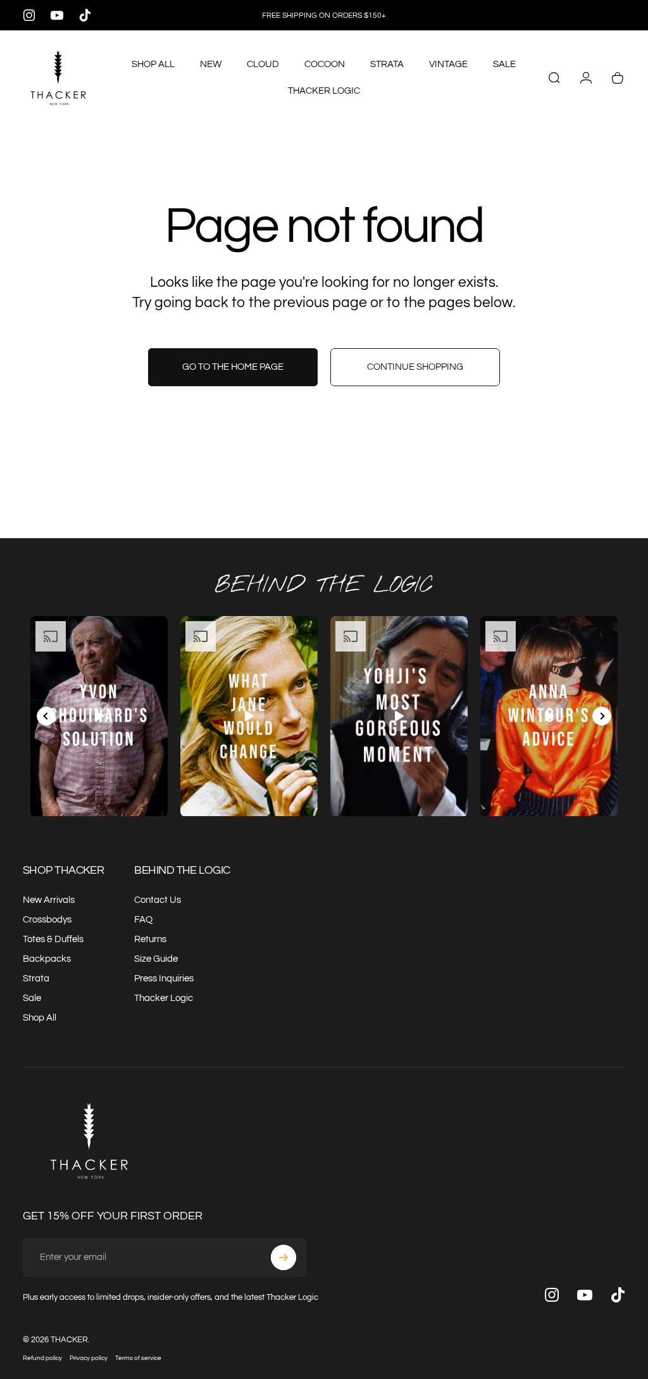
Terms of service (138, 1357)
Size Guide (156, 959)
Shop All (39, 1018)
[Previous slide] (46, 716)
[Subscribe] (283, 1257)
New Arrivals (49, 900)
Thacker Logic (163, 998)
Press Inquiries (164, 978)
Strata (36, 978)
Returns (150, 939)
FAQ (143, 919)
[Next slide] (601, 716)
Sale (32, 998)
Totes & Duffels (53, 939)
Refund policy (42, 1357)
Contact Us (157, 900)
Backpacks (47, 959)
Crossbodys (47, 919)
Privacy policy (89, 1357)
